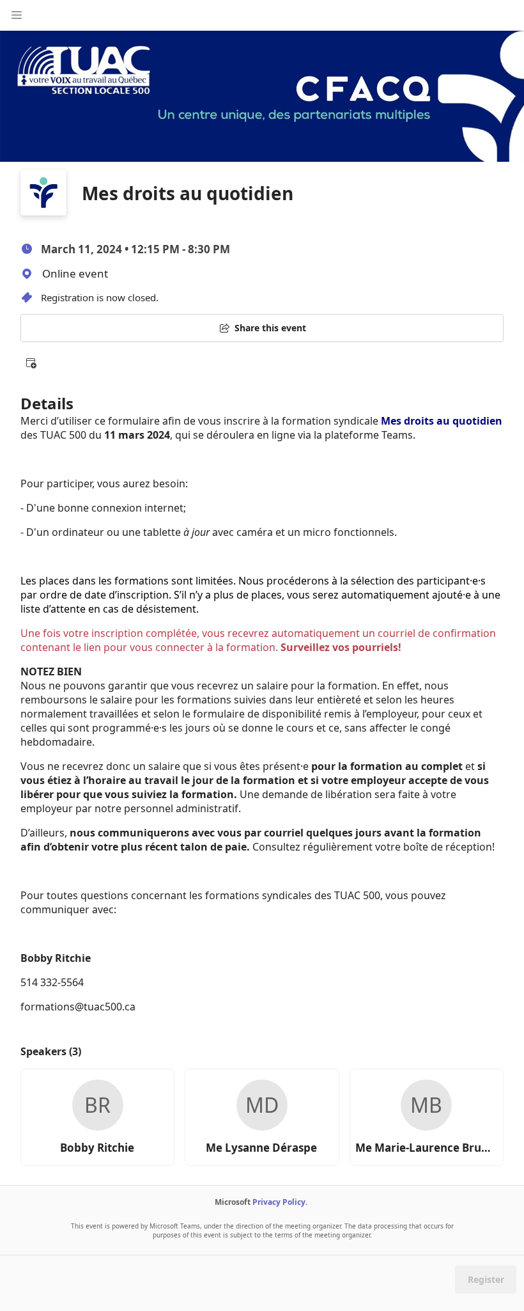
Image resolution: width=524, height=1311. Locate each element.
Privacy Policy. (279, 1202)
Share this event (270, 328)
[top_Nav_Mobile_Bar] (16, 15)
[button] (30, 362)
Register (486, 1279)
